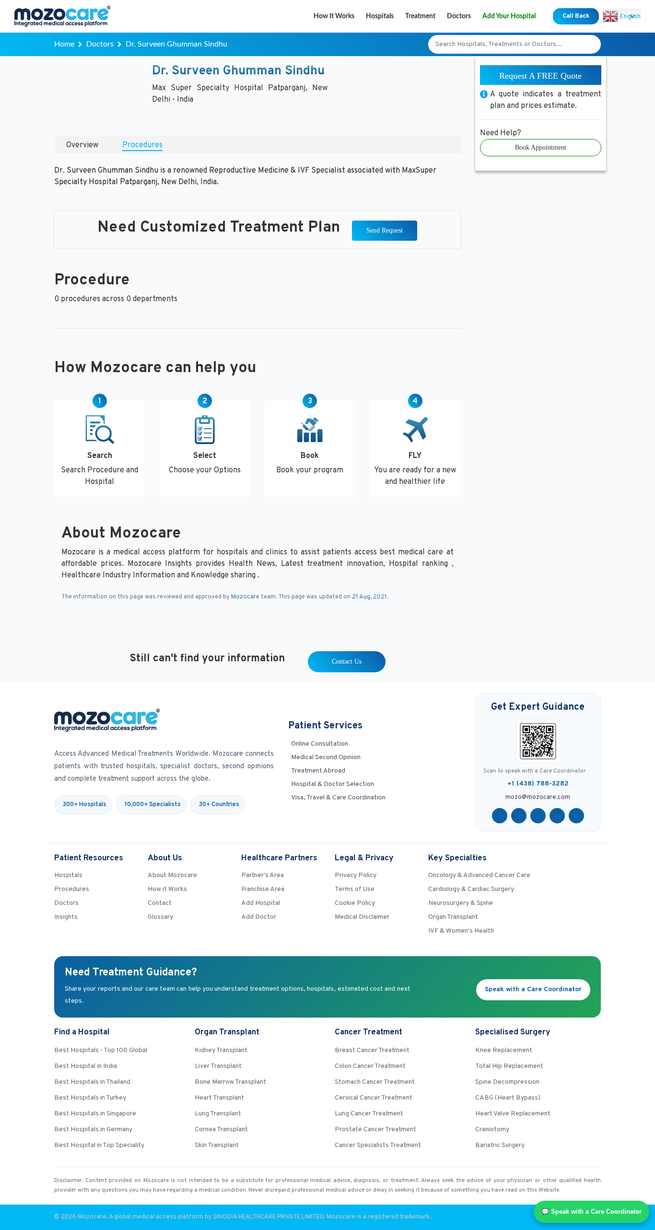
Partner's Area (262, 875)
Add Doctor (258, 917)
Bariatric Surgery (500, 1145)
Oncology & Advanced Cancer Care (479, 875)
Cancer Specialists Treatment (378, 1145)
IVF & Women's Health (461, 931)
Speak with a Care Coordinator (533, 989)
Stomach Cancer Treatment (375, 1082)
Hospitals (380, 16)
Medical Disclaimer (362, 917)
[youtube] (538, 815)
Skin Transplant (217, 1145)
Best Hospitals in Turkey (90, 1098)
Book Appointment (540, 147)
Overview (82, 145)
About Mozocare (172, 875)
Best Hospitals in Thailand (92, 1082)
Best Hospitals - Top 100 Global (100, 1050)
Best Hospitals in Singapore (95, 1114)
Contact (160, 903)
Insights (66, 917)
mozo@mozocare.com (537, 797)
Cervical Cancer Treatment (373, 1098)
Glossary (160, 917)
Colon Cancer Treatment (370, 1066)
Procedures (142, 145)
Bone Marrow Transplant (230, 1082)
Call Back (575, 16)
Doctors (459, 16)
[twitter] (518, 815)
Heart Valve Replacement (512, 1114)
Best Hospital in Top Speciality (99, 1145)
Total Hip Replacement (509, 1066)
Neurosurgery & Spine (460, 903)
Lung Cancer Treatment (369, 1114)
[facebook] (499, 815)
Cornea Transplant (221, 1129)
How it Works (334, 16)
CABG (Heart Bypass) (507, 1098)
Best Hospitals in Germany (93, 1129)
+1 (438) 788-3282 (538, 784)
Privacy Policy (355, 875)
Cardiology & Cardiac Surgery (471, 889)
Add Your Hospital (509, 16)
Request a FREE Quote (540, 76)
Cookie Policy (355, 903)
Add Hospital (260, 903)
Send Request (384, 230)
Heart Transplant (219, 1098)
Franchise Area (262, 889)
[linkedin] (557, 815)
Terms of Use (354, 889)
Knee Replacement (503, 1050)
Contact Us (347, 661)
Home (64, 44)
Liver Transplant (218, 1066)
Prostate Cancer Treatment (375, 1129)
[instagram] (576, 815)
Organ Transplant (453, 917)
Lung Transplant (218, 1114)
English (629, 16)
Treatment (420, 16)
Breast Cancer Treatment (372, 1050)
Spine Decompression (507, 1082)
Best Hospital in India (85, 1066)
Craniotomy (492, 1129)
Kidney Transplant (221, 1050)
